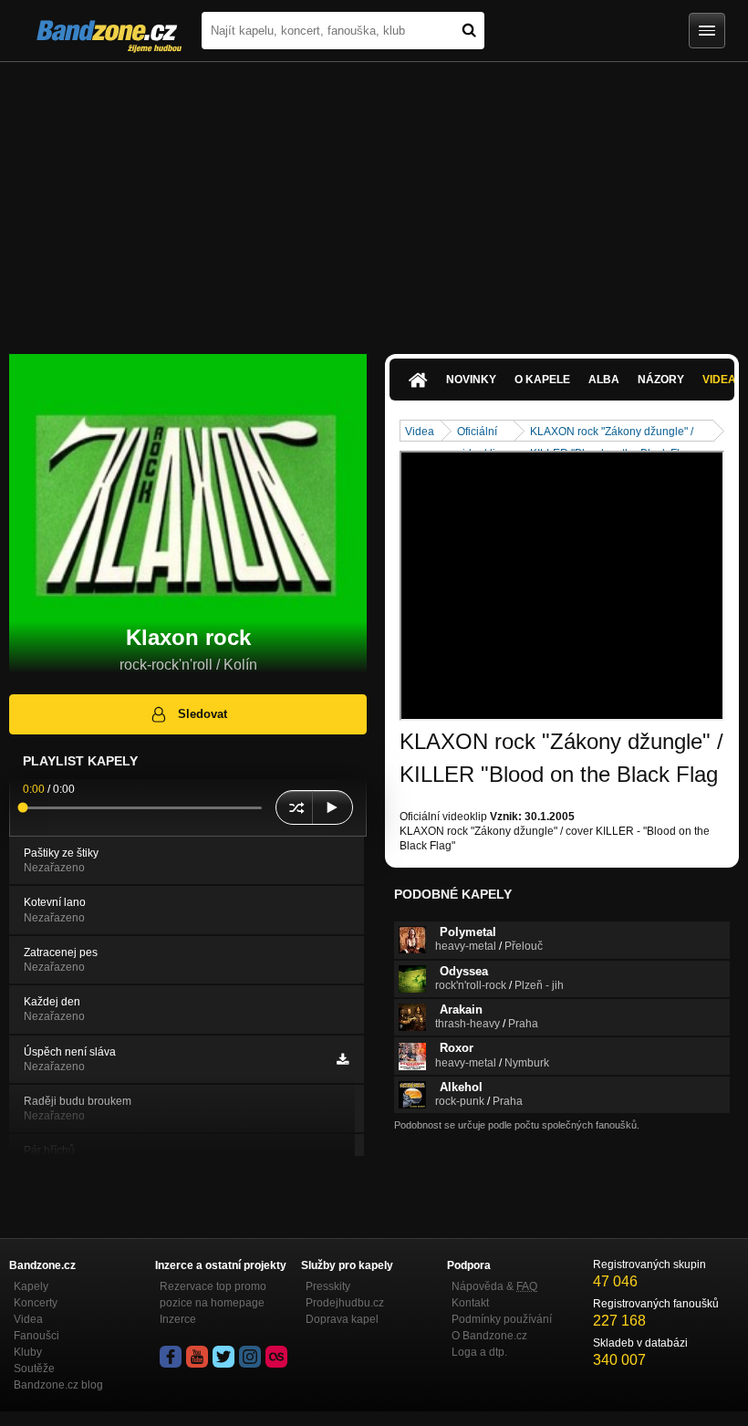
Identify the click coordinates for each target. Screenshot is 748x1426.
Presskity (328, 1286)
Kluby (28, 1352)
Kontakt (470, 1302)
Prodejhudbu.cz (345, 1302)
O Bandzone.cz (489, 1335)
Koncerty (35, 1302)
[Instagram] (250, 1357)
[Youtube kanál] (197, 1357)
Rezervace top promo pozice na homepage (213, 1294)
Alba (603, 379)
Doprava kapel (342, 1319)
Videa (419, 431)
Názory (661, 379)
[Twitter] (223, 1357)
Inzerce (178, 1319)
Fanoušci (36, 1335)
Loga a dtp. (479, 1352)
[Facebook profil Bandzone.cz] (171, 1357)
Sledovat (202, 714)
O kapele (542, 379)
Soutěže (34, 1368)
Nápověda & (494, 1286)
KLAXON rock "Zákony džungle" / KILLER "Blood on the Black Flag (611, 433)
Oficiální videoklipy (482, 433)
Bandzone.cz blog (58, 1385)
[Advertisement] (374, 199)
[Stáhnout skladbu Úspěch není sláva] (342, 1059)
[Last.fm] (276, 1357)
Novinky (471, 379)
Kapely (31, 1286)
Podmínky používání (502, 1319)
